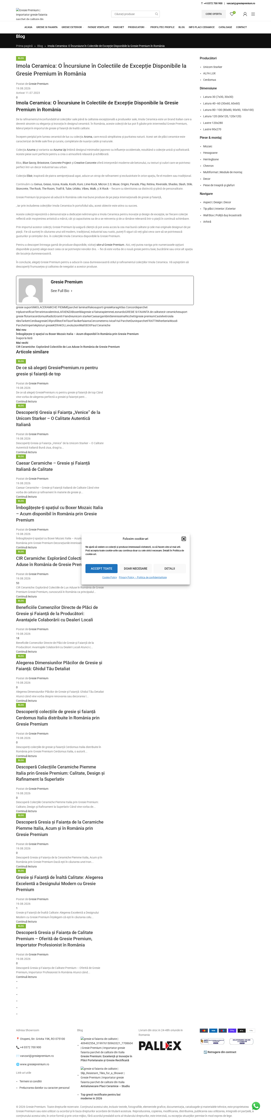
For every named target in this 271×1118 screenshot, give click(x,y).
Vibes (85, 188)
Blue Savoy (29, 162)
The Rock (35, 188)
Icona (55, 184)
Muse (116, 184)
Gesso (47, 184)
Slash (182, 184)
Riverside (161, 184)
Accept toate (101, 568)
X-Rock (104, 188)
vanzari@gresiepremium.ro (241, 3)
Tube (68, 188)
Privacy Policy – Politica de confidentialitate (143, 577)
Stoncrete (22, 188)
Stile (189, 184)
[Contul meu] (245, 14)
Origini (125, 184)
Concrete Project (60, 162)
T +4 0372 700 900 (211, 3)
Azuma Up (59, 149)
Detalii (169, 568)
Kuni (80, 184)
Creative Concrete (85, 162)
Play (142, 184)
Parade (134, 184)
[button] (184, 539)
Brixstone (43, 162)
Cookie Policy (109, 577)
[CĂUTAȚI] (156, 14)
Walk (93, 188)
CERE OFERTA (214, 13)
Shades (173, 184)
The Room (48, 188)
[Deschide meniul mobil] (253, 14)
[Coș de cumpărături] (239, 14)
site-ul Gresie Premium (110, 244)
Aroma (88, 136)
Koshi (72, 184)
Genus (38, 184)
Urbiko (77, 188)
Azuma (31, 149)
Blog (21, 361)
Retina (151, 184)
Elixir (29, 175)
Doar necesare (135, 568)
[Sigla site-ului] (33, 13)
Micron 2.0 (105, 184)
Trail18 (60, 188)
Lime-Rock (90, 184)
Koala (64, 184)
